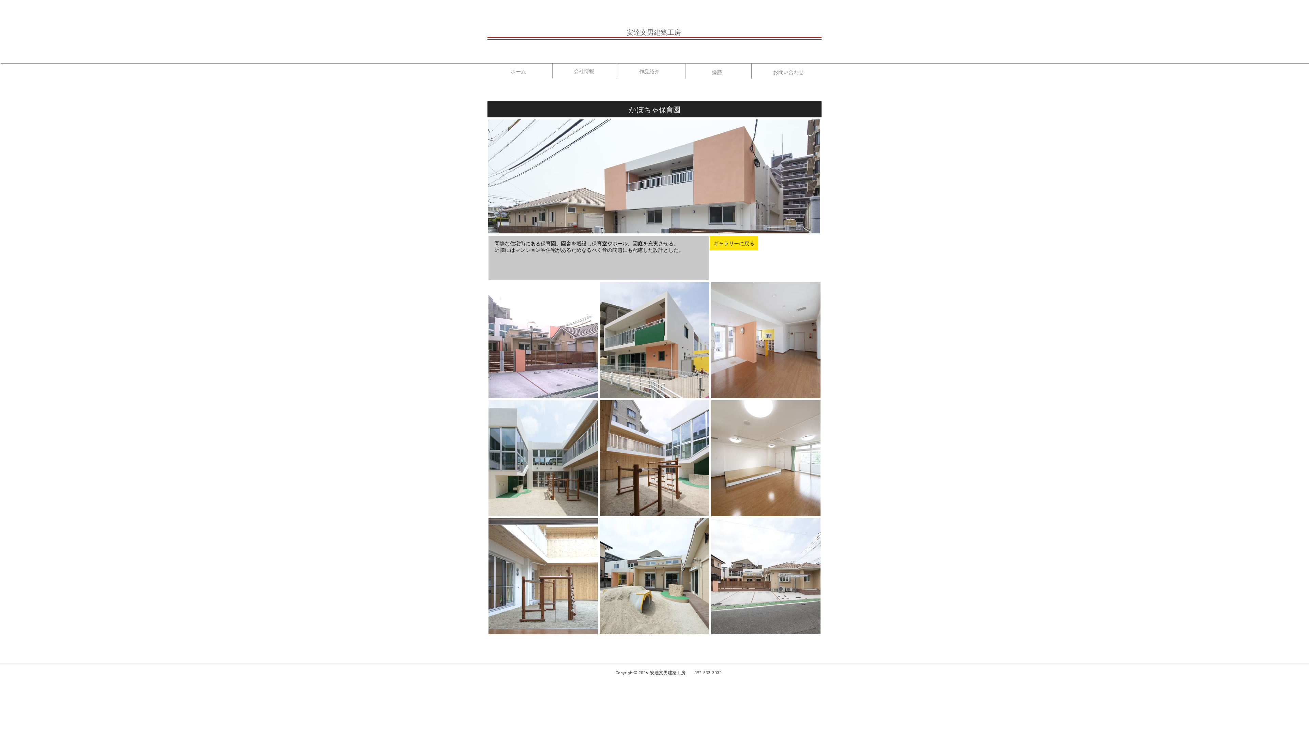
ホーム (518, 71)
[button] (543, 340)
